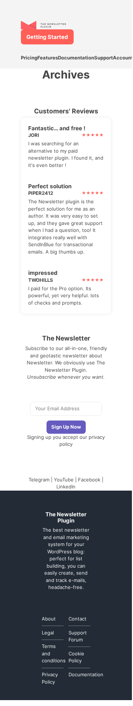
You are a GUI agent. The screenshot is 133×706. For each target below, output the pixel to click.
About (49, 619)
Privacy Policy (50, 678)
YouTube (64, 480)
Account (123, 58)
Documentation (76, 58)
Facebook (89, 480)
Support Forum (78, 636)
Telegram (39, 480)
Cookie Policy (76, 657)
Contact (77, 619)
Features (47, 58)
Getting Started (47, 36)
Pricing (29, 58)
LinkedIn (65, 487)
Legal (48, 633)
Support (103, 58)
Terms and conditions (52, 653)
